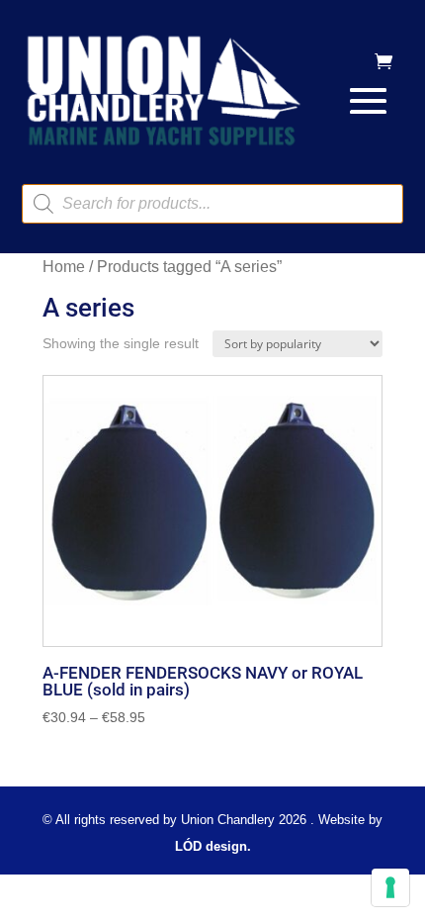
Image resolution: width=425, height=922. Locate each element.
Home (63, 266)
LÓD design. (213, 846)
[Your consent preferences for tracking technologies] (390, 887)
